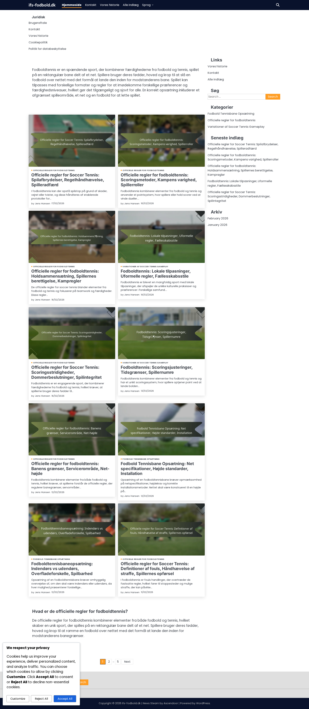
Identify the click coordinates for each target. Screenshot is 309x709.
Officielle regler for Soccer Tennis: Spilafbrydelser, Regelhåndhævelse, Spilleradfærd (67, 179)
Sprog (146, 5)
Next (127, 662)
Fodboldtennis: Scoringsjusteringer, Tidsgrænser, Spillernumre (157, 370)
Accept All (65, 699)
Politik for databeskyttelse (47, 49)
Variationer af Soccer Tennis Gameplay (145, 266)
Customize (17, 699)
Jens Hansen (42, 203)
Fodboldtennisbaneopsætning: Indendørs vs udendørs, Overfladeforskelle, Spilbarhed (62, 568)
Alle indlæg (131, 5)
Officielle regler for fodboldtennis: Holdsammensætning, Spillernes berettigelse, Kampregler (65, 276)
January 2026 (217, 225)
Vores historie (109, 5)
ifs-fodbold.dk (42, 4)
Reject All (41, 699)
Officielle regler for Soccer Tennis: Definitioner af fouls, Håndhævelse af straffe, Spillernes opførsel (158, 568)
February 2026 (218, 218)
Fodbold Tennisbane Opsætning (141, 459)
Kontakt (90, 5)
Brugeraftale (38, 23)
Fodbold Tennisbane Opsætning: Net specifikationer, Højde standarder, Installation (157, 468)
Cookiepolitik (38, 42)
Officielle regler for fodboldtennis (54, 170)
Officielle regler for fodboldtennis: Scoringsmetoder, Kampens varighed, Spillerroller (159, 179)
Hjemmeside (72, 5)
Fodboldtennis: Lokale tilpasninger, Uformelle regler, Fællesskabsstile (156, 274)
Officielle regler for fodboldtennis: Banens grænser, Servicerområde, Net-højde (70, 468)
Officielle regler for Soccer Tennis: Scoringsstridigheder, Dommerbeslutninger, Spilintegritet (66, 372)
